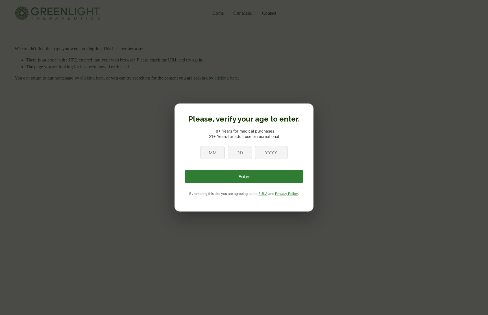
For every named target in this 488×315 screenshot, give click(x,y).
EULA (262, 193)
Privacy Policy (286, 193)
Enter (244, 176)
